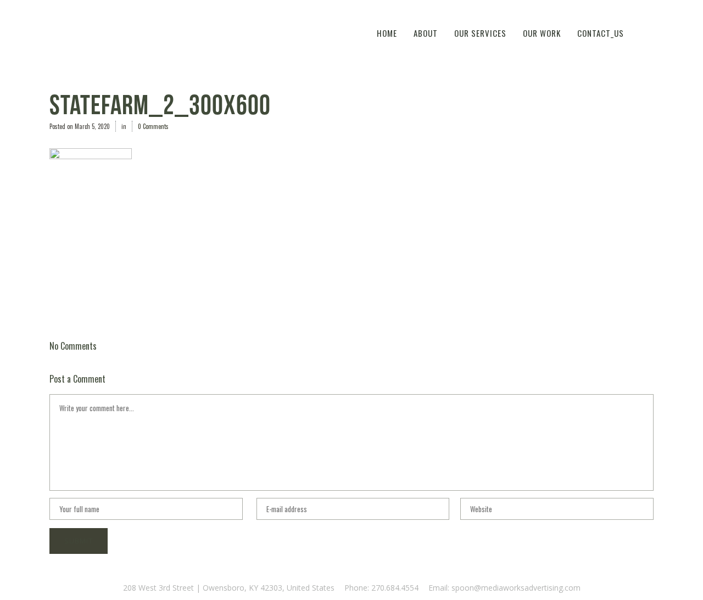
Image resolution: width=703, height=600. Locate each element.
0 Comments (153, 126)
